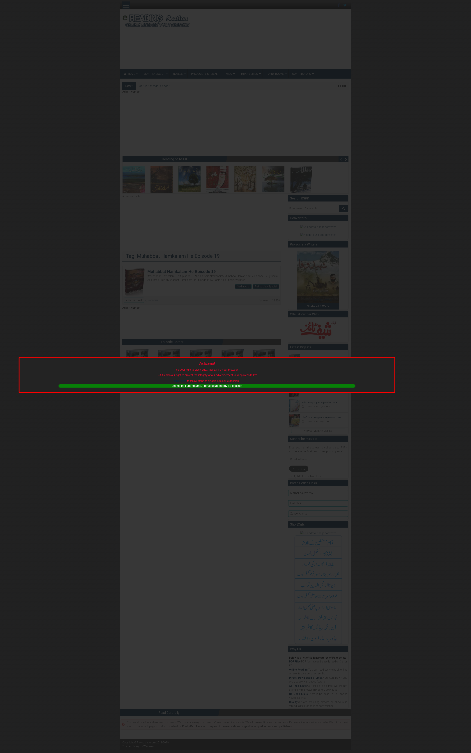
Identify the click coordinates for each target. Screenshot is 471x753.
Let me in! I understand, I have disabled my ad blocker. (207, 385)
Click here (180, 380)
